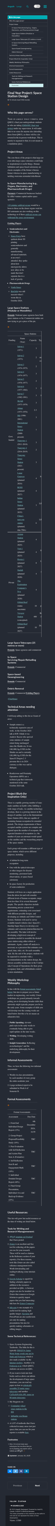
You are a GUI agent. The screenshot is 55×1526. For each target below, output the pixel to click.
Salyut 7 (20, 393)
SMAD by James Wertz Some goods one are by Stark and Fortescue (22, 1353)
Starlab (20, 570)
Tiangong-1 (22, 440)
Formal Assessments (16, 69)
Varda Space (16, 287)
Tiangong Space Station (21, 458)
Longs (19, 7)
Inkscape (13, 1307)
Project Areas (13, 24)
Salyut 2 (20, 355)
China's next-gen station (20, 519)
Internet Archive (16, 1362)
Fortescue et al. (16, 1365)
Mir (18, 415)
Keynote (26, 1313)
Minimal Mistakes (28, 1511)
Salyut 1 (20, 346)
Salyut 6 (20, 386)
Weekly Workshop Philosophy (19, 62)
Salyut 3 (20, 364)
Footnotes (15, 85)
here (27, 1432)
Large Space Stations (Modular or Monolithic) (23, 35)
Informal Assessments (16, 66)
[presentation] (15, 749)
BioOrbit (14, 291)
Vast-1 (20, 548)
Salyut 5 (20, 379)
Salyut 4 (20, 371)
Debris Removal (17, 52)
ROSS (20, 487)
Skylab (20, 401)
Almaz (20, 408)
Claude (12, 1511)
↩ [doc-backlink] (24, 1451)
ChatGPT (18, 1511)
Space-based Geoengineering (21, 48)
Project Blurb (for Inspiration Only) (20, 59)
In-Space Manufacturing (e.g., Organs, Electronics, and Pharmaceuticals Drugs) (25, 29)
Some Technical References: (21, 82)
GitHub (23, 1501)
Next (37, 1485)
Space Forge (16, 236)
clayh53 (39, 1509)
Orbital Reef (22, 602)
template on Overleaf (21, 1236)
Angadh (11, 7)
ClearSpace (12, 698)
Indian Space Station (20, 501)
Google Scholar (16, 1278)
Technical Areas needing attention (20, 55)
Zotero (12, 1244)
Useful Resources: (15, 73)
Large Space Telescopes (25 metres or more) (26, 39)
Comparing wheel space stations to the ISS (19, 1408)
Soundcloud (18, 1506)
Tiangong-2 (22, 447)
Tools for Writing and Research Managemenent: (22, 77)
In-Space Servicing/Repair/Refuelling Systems (24, 44)
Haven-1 (20, 559)
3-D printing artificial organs (19, 205)
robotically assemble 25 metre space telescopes (21, 1388)
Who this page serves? (16, 21)
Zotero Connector (27, 1303)
